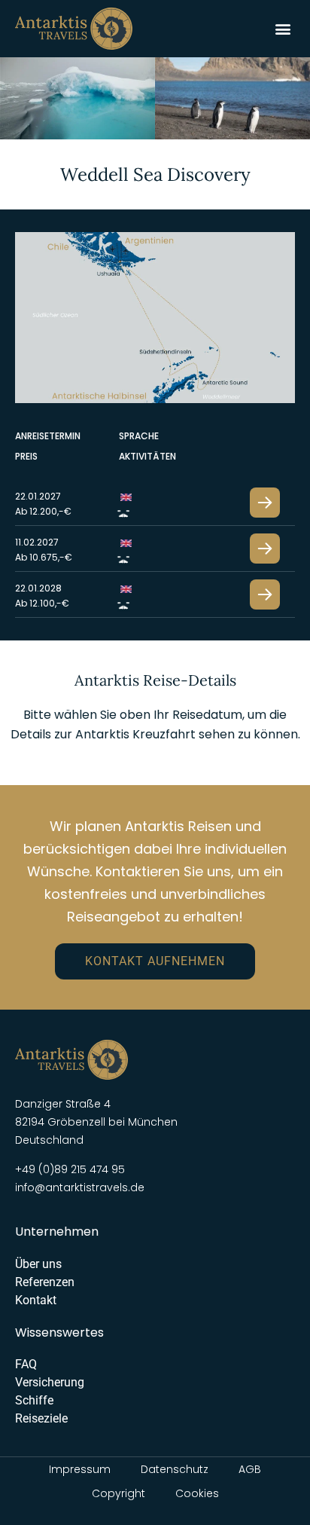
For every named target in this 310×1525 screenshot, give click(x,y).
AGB (250, 1469)
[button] (282, 28)
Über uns (38, 1264)
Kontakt (35, 1300)
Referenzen (44, 1282)
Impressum (80, 1469)
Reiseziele (41, 1418)
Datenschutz (174, 1469)
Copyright (118, 1493)
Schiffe (34, 1400)
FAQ (26, 1364)
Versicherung (49, 1382)
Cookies (197, 1493)
